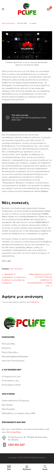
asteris (34, 23)
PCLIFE (26, 457)
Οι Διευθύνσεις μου (10, 380)
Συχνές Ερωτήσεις (10, 352)
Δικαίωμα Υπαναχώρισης (13, 361)
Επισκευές (6, 348)
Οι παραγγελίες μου (11, 376)
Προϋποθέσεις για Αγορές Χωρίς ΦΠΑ (18, 413)
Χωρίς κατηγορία (8, 23)
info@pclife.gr (15, 432)
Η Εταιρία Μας (8, 344)
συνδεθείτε (34, 302)
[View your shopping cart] (48, 8)
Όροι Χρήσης (7, 405)
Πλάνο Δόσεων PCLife (11, 385)
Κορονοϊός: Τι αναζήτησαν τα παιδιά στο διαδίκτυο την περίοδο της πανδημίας (14, 278)
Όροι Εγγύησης (8, 409)
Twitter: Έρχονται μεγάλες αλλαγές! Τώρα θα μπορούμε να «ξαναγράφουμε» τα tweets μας (39, 280)
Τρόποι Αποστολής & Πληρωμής (15, 400)
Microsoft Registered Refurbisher (15, 356)
